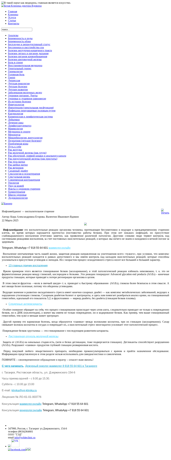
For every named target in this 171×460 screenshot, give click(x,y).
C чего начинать (13, 366)
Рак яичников (16, 167)
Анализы (13, 35)
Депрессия (14, 80)
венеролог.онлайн (31, 410)
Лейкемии (14, 119)
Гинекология (15, 71)
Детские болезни (17, 86)
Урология (13, 182)
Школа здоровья (17, 194)
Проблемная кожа (18, 143)
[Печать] (165, 212)
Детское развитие (18, 89)
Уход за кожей (16, 185)
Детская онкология (19, 83)
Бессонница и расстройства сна (26, 47)
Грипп (11, 77)
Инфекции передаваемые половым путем (31, 110)
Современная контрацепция (24, 179)
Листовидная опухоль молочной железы (33, 336)
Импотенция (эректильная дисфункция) (31, 107)
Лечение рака (15, 122)
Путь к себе (14, 146)
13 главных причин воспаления (28, 265)
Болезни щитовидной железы (25, 59)
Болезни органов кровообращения (27, 56)
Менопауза (14, 134)
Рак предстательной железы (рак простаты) (32, 158)
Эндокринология (18, 197)
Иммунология (16, 104)
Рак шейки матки (18, 164)
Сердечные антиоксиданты (25, 304)
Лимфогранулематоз (19, 125)
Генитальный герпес (19, 68)
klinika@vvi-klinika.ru (24, 390)
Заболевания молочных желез (25, 92)
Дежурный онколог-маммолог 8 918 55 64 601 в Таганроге (61, 366)
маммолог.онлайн (59, 247)
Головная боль (16, 74)
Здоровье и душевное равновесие (27, 98)
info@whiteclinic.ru (24, 437)
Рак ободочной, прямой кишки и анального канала (37, 155)
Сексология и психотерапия (24, 173)
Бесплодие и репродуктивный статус (29, 44)
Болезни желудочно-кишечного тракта (30, 50)
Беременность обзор (19, 41)
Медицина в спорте (19, 131)
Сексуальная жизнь (19, 176)
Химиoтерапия (16, 191)
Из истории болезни (19, 101)
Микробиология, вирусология (25, 137)
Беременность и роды (20, 38)
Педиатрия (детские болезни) (24, 140)
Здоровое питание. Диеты (23, 95)
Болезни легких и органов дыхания (28, 53)
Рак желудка (15, 149)
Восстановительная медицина (25, 65)
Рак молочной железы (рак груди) (27, 152)
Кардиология (15, 113)
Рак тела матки (16, 161)
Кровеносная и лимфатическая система (30, 116)
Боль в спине (15, 62)
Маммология (15, 128)
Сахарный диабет (18, 170)
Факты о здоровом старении (24, 188)
